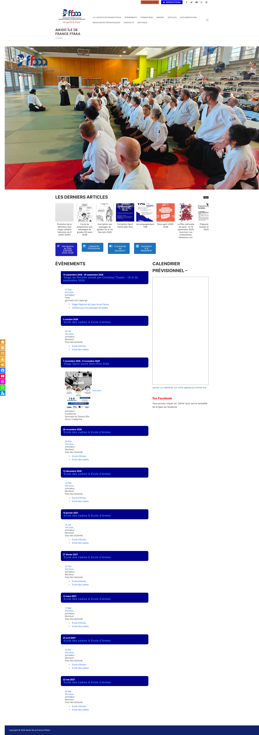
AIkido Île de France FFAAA (67, 32)
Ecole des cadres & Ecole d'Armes (87, 322)
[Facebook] (187, 2)
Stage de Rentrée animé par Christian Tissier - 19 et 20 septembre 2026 (100, 278)
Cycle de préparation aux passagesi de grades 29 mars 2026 (84, 229)
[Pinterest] (206, 2)
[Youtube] (197, 2)
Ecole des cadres (80, 349)
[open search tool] (207, 20)
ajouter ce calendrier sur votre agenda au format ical (179, 387)
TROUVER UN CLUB (149, 2)
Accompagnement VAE (145, 225)
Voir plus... (70, 291)
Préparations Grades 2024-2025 (206, 227)
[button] (207, 197)
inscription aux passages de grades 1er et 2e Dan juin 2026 (105, 228)
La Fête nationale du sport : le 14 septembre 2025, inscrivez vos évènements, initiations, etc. (185, 231)
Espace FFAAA (173, 2)
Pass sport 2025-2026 (165, 225)
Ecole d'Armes (79, 346)
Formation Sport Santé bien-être (125, 225)
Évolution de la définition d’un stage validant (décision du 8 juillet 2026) (64, 229)
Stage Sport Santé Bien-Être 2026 (86, 364)
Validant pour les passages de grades (90, 307)
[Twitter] (192, 2)
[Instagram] (201, 2)
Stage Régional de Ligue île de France (90, 304)
